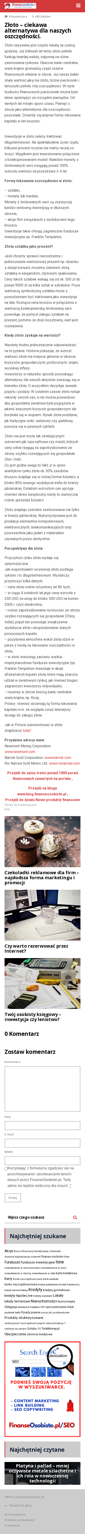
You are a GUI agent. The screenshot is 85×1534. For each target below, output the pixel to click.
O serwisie (12, 1525)
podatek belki (12, 1312)
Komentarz (13, 1062)
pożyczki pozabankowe (55, 1312)
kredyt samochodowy (16, 1290)
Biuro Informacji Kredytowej (31, 1251)
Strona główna (15, 1514)
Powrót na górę (21, 1505)
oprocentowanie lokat (60, 1307)
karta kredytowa (66, 1273)
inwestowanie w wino (53, 1267)
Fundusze (12, 1262)
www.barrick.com (57, 757)
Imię (8, 1117)
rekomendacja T (56, 1323)
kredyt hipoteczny (69, 1284)
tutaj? (27, 730)
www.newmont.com (20, 752)
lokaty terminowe (17, 1301)
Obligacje (11, 1307)
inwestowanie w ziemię (18, 1273)
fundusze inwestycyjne (38, 1262)
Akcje (9, 1251)
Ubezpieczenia (15, 1334)
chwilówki (55, 1251)
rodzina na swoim (16, 1328)
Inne (7, 809)
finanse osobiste (52, 1256)
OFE (42, 1307)
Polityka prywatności (20, 1520)
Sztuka (31, 1328)
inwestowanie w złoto (43, 1273)
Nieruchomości (44, 1301)
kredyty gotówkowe (56, 1290)
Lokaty (58, 1295)
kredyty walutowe (42, 1295)
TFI (39, 1328)
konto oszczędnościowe (21, 1284)
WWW (9, 1152)
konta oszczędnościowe (27, 1279)
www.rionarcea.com (64, 763)
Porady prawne (31, 1312)
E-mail (9, 1134)
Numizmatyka (66, 1301)
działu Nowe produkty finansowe (42, 800)
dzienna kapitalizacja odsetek (23, 1256)
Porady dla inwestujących (21, 805)
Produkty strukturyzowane (24, 1318)
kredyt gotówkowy (48, 1284)
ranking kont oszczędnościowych (25, 1323)
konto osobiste (50, 1279)
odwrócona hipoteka (29, 1307)
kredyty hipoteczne (19, 1296)
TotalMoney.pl (50, 1328)
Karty (8, 1279)
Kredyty (35, 1289)
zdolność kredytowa (39, 1334)
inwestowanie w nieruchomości (22, 1267)
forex (67, 1256)
